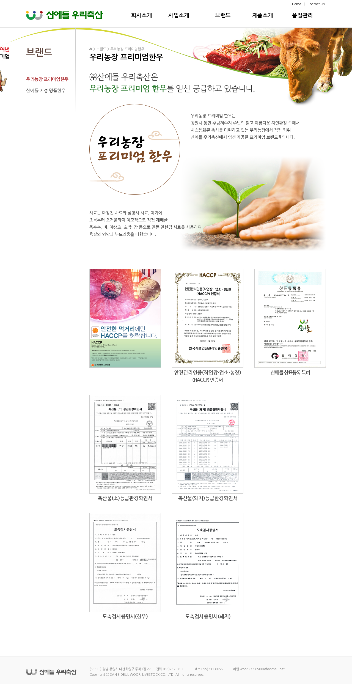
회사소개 (141, 15)
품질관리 (302, 15)
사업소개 (178, 15)
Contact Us (315, 4)
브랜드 (223, 15)
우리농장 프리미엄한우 (47, 79)
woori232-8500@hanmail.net (262, 669)
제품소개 (262, 15)
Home (296, 4)
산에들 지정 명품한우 (45, 90)
